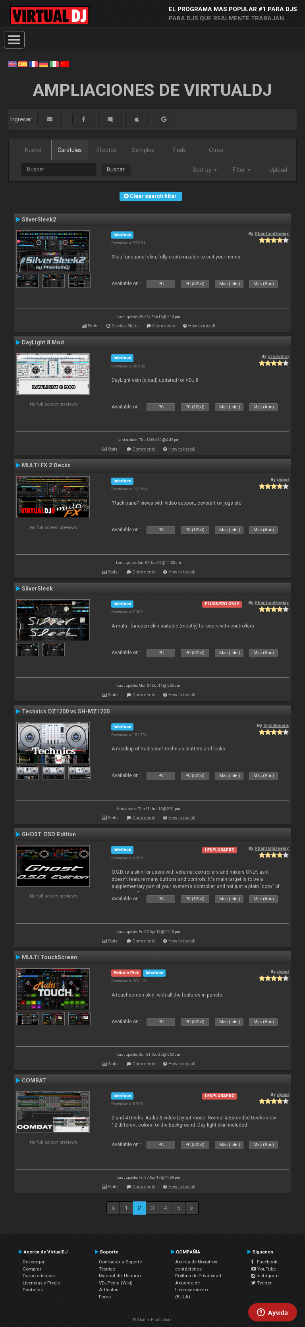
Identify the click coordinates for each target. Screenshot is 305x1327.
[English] (12, 63)
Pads (179, 150)
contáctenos (188, 1269)
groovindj (278, 356)
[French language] (33, 63)
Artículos (108, 1289)
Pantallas (33, 1289)
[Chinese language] (64, 63)
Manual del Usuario (120, 1275)
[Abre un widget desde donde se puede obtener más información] (272, 1313)
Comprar (32, 1269)
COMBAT (34, 1080)
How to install (201, 325)
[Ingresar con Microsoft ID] (110, 119)
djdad (283, 479)
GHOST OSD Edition (49, 834)
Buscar (116, 169)
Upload (278, 170)
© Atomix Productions (153, 1319)
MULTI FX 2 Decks (46, 465)
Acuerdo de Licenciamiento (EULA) (191, 1290)
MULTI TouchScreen (49, 957)
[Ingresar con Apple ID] (137, 119)
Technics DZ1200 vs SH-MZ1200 (66, 711)
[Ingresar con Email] (49, 119)
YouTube (266, 1269)
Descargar (33, 1262)
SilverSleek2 (39, 219)
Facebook (265, 1262)
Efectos (107, 150)
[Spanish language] (22, 63)
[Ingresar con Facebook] (83, 119)
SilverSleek (37, 588)
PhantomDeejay (272, 233)
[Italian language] (54, 63)
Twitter (264, 1283)
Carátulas (70, 150)
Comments (163, 325)
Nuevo (33, 150)
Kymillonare (276, 725)
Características (39, 1275)
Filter (240, 170)
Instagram (267, 1275)
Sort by (203, 170)
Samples (143, 150)
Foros (105, 1297)
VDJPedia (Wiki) (116, 1283)
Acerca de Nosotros (196, 1262)
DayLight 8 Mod (43, 342)
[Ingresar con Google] (164, 119)
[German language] (43, 63)
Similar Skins (125, 325)
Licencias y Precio (41, 1283)
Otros (216, 150)
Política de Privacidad (198, 1275)
